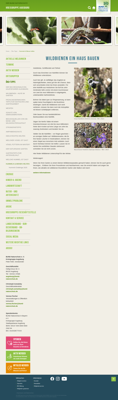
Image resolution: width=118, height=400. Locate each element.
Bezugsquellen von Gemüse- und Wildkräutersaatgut (17, 121)
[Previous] (4, 31)
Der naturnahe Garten (16, 149)
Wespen (9, 108)
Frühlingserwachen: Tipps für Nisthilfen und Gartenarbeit (17, 102)
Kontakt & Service (15, 218)
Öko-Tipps (14, 51)
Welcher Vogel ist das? (17, 140)
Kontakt (36, 381)
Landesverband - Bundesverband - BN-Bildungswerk (16, 227)
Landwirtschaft (14, 186)
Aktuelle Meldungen (16, 59)
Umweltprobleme (14, 200)
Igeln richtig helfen (15, 136)
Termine (10, 64)
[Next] (113, 31)
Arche (9, 206)
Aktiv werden (12, 70)
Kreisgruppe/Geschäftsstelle (18, 212)
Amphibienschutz (14, 132)
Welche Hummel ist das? (17, 159)
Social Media (12, 236)
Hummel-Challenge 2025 (18, 167)
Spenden (19, 383)
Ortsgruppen (12, 76)
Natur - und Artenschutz (12, 193)
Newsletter (37, 383)
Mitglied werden (21, 381)
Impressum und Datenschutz (25, 393)
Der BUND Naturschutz (17, 3)
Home (7, 51)
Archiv (9, 248)
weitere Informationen (41, 173)
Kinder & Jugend (13, 180)
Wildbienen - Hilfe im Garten (15, 94)
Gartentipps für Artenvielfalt (13, 154)
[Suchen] (89, 8)
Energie (9, 174)
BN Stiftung (20, 386)
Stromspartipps (13, 127)
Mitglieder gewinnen (23, 388)
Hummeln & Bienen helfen (18, 164)
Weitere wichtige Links (17, 242)
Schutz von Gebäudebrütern (14, 114)
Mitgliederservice (39, 386)
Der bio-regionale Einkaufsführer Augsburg (17, 88)
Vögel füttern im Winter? (18, 144)
